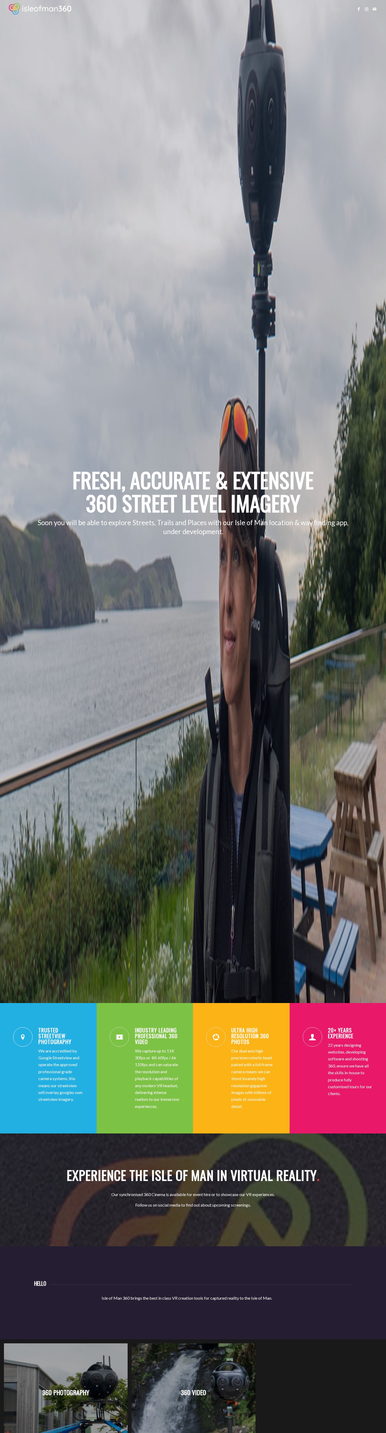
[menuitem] (336, 9)
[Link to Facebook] (359, 9)
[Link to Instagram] (367, 9)
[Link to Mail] (374, 9)
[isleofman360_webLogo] (40, 9)
